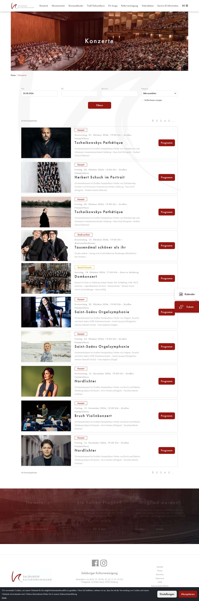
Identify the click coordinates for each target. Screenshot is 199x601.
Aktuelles (160, 574)
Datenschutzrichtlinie (160, 585)
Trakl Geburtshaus (96, 5)
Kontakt (160, 566)
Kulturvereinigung (129, 5)
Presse (159, 570)
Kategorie (144, 89)
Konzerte (44, 5)
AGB (160, 582)
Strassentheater (76, 5)
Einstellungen (167, 594)
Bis (62, 88)
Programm (167, 142)
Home (13, 75)
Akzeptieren (188, 594)
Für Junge (113, 5)
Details (160, 529)
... (173, 120)
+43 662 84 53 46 (100, 520)
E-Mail (102, 529)
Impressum (159, 578)
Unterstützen (148, 5)
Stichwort (104, 89)
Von (22, 88)
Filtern (99, 105)
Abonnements (58, 5)
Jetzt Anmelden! (39, 529)
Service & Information (167, 5)
